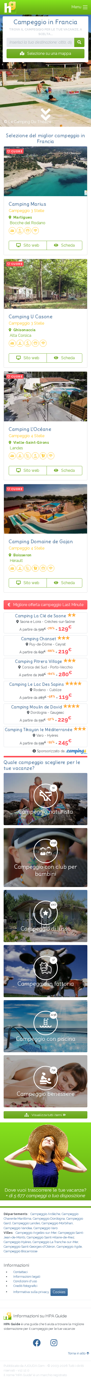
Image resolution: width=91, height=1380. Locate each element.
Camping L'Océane (30, 429)
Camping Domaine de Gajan (41, 541)
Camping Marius (27, 204)
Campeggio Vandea (18, 1228)
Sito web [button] (31, 245)
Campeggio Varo (45, 1228)
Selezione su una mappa (48, 53)
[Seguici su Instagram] (54, 1343)
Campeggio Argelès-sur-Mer (36, 1233)
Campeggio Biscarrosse (20, 1251)
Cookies (59, 1292)
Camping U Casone (31, 316)
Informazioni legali (26, 1276)
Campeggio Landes (26, 1223)
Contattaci (20, 1272)
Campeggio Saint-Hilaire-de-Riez (50, 1237)
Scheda (67, 245)
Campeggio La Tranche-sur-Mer (55, 1242)
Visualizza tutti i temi (47, 1115)
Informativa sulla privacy (31, 1291)
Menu (76, 7)
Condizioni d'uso (25, 1281)
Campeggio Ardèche (45, 1214)
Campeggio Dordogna (49, 1218)
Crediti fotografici (25, 1286)
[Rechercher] (79, 42)
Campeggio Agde (69, 1246)
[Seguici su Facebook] (38, 1343)
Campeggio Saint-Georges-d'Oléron (29, 1246)
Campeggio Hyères (17, 1242)
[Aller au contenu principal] (45, 115)
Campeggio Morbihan (57, 1223)
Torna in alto (76, 1353)
